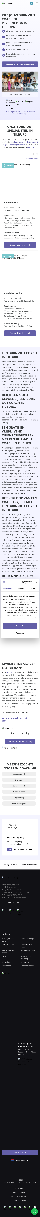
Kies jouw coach (20, 1153)
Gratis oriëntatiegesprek (20, 245)
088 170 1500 (32, 147)
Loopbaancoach (19, 774)
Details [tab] (21, 588)
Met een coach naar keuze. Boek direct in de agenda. (27, 1052)
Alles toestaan (20, 626)
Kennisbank (6, 966)
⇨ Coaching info (8, 962)
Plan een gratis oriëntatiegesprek (20, 64)
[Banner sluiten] (36, 582)
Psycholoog (19, 798)
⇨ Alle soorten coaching (26, 957)
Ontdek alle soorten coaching (20, 741)
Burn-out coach (19, 786)
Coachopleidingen (28, 938)
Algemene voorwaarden (20, 1196)
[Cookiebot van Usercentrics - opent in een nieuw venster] (23, 582)
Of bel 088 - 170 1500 (23, 849)
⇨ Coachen (25, 962)
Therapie (5, 956)
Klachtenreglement (20, 1192)
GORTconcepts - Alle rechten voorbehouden (20, 1182)
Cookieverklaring (20, 1200)
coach (9, 672)
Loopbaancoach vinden (27, 945)
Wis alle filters (32, 159)
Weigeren (20, 633)
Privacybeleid (20, 1188)
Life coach (19, 780)
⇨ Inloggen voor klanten (8, 939)
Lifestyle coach (19, 792)
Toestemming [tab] (8, 588)
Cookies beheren (27, 966)
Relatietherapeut (19, 803)
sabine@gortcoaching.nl (13, 718)
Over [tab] (33, 588)
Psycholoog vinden (28, 950)
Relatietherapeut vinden (8, 951)
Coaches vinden (8, 944)
